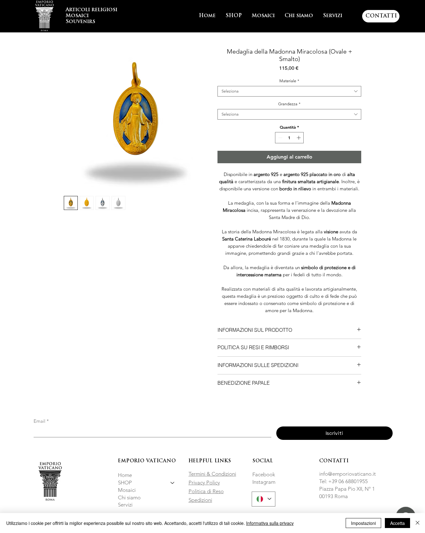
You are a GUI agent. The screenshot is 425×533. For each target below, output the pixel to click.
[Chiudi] (417, 523)
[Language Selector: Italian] (263, 499)
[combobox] (289, 91)
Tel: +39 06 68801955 (343, 481)
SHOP (125, 482)
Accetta (397, 523)
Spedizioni (200, 500)
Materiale (289, 81)
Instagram (263, 482)
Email (41, 421)
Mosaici (127, 490)
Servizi (125, 505)
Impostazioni (363, 523)
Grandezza (289, 104)
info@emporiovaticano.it (347, 474)
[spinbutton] (289, 137)
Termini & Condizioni (212, 474)
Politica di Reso (206, 491)
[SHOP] (172, 483)
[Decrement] (279, 137)
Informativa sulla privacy (270, 523)
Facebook (263, 474)
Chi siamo (129, 497)
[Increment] (299, 137)
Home (125, 475)
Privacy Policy (204, 482)
